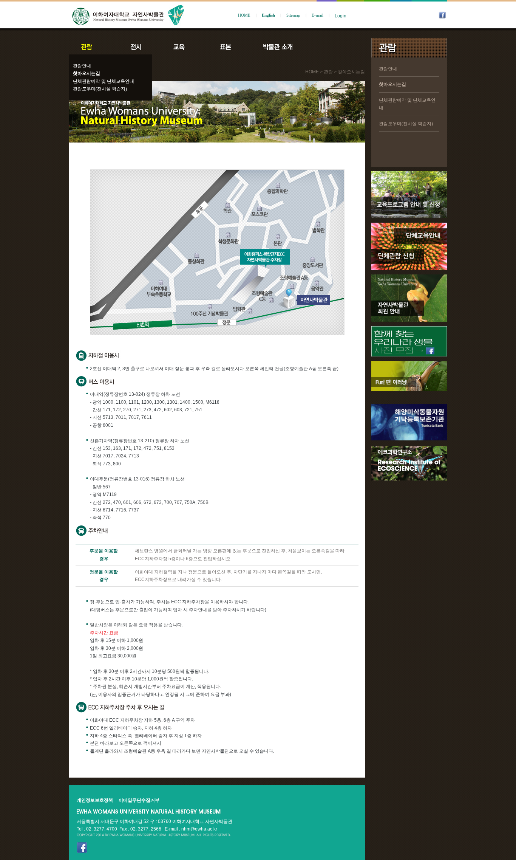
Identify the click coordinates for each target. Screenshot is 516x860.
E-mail (317, 15)
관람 (91, 46)
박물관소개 (277, 46)
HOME (244, 15)
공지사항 (328, 46)
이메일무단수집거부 (139, 800)
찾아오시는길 (86, 73)
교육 (180, 46)
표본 (225, 46)
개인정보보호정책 (95, 800)
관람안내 (82, 65)
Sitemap (293, 15)
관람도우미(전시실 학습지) (100, 88)
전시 (136, 46)
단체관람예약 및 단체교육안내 (103, 81)
